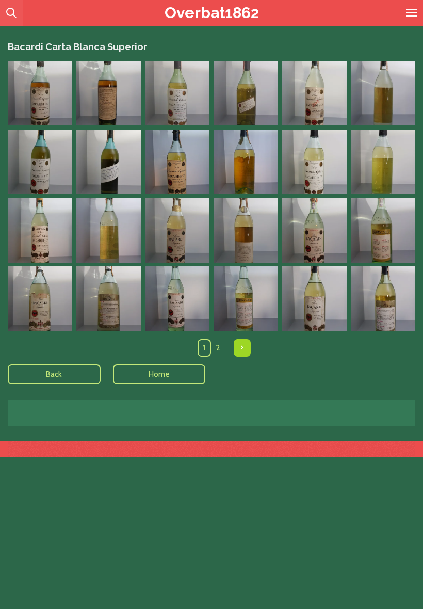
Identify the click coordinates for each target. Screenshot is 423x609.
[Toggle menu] (411, 13)
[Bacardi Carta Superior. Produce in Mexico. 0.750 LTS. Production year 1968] (177, 299)
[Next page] (242, 348)
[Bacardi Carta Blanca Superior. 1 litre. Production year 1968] (40, 299)
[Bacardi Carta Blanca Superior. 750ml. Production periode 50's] (177, 161)
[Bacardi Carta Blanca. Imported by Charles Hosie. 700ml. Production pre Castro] (314, 161)
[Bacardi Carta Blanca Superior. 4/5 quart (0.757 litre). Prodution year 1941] (177, 93)
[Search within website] (11, 13)
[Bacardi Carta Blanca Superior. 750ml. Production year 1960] (40, 230)
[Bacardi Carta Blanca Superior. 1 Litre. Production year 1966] (314, 230)
